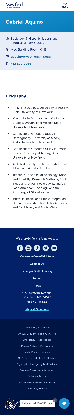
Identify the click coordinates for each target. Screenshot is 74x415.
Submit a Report (37, 376)
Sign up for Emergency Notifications (37, 364)
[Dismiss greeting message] (55, 400)
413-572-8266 (21, 63)
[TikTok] (37, 248)
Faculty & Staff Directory (37, 271)
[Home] (14, 5)
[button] (64, 403)
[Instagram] (28, 248)
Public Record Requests (37, 352)
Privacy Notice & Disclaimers (37, 346)
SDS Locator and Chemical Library (37, 358)
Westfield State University (37, 238)
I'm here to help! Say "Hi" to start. (38, 403)
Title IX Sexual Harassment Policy (37, 382)
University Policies (37, 388)
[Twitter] (45, 248)
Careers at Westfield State (37, 256)
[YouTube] (54, 248)
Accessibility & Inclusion (37, 327)
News (37, 286)
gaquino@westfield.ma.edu (31, 56)
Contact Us (37, 264)
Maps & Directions (37, 309)
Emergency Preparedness (37, 340)
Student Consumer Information (37, 370)
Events (37, 278)
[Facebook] (20, 248)
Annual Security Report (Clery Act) (37, 333)
